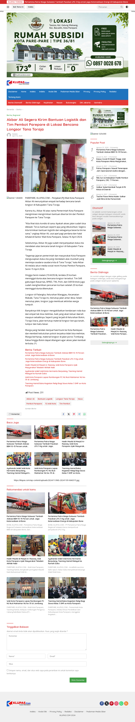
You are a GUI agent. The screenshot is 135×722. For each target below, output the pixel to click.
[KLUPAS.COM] (18, 83)
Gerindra (98, 102)
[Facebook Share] (63, 414)
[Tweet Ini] (69, 414)
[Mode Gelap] (127, 7)
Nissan (59, 102)
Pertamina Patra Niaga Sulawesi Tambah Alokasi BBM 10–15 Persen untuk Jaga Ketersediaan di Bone (54, 354)
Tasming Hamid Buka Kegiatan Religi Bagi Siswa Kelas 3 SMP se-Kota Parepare (55, 384)
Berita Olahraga (33, 102)
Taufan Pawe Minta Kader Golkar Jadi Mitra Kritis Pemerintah (111, 197)
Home (23, 91)
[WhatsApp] (121, 703)
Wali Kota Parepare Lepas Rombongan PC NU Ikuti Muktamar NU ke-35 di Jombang (55, 378)
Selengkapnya (108, 260)
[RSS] (126, 703)
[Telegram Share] (79, 414)
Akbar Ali (30, 399)
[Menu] (8, 7)
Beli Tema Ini (18, 7)
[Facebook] (102, 703)
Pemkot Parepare (34, 403)
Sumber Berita (30, 409)
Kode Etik (53, 91)
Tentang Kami (14, 97)
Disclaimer (12, 91)
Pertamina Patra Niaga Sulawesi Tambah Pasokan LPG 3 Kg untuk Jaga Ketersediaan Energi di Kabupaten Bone (54, 360)
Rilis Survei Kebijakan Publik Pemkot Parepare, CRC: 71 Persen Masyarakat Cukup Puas (112, 179)
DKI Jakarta (85, 102)
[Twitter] (107, 703)
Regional (16, 115)
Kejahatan (48, 102)
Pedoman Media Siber (70, 91)
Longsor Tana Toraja (65, 399)
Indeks (30, 7)
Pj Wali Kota (50, 403)
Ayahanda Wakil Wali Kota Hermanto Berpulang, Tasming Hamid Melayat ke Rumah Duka (53, 372)
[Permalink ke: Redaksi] (9, 135)
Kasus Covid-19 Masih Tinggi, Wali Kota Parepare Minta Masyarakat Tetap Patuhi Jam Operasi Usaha (111, 160)
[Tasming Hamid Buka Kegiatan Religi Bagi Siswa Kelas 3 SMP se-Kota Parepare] (74, 459)
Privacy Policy (100, 91)
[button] (121, 7)
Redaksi (112, 91)
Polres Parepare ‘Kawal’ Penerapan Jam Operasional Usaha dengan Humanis (112, 169)
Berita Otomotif (15, 102)
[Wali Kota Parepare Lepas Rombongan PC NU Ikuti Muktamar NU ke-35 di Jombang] (46, 459)
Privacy (87, 91)
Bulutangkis (71, 102)
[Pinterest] (111, 703)
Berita (9, 115)
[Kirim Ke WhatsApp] (84, 414)
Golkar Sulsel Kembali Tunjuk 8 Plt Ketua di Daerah (111, 188)
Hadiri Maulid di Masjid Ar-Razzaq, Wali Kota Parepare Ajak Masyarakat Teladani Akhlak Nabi (51, 366)
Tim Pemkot (64, 403)
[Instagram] (116, 703)
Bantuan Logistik (45, 399)
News (80, 399)
